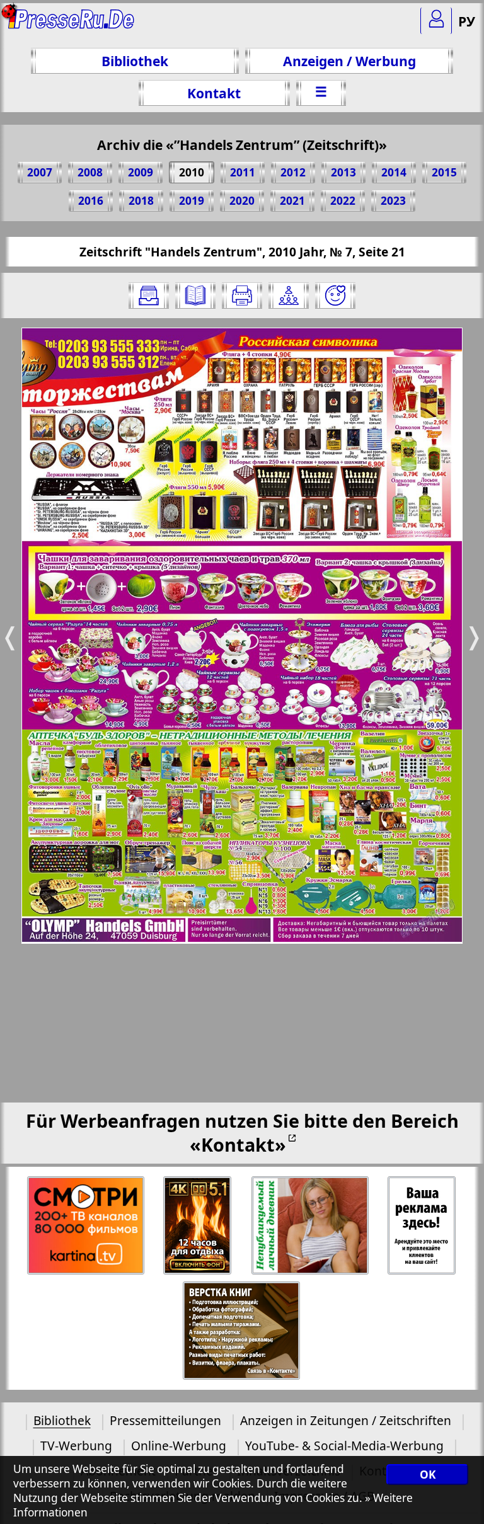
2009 (140, 172)
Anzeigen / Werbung (349, 61)
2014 (393, 172)
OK (427, 1474)
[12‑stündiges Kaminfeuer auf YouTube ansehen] (198, 1225)
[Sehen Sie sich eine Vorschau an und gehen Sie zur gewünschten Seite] (195, 295)
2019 (191, 200)
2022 (342, 200)
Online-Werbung (178, 1445)
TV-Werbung (76, 1445)
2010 (191, 172)
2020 (242, 200)
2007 (39, 172)
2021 (292, 200)
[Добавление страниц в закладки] (335, 295)
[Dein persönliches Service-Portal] (436, 21)
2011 (242, 172)
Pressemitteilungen (165, 1420)
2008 (90, 172)
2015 (444, 172)
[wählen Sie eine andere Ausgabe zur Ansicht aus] (149, 295)
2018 (141, 200)
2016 (90, 200)
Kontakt (214, 93)
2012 (293, 172)
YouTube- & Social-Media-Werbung (344, 1445)
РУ (466, 21)
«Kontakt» (238, 1144)
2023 (393, 200)
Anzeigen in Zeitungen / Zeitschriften (345, 1420)
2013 (343, 172)
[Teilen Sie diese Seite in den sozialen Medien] (288, 295)
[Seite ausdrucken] (242, 295)
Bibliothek (134, 61)
